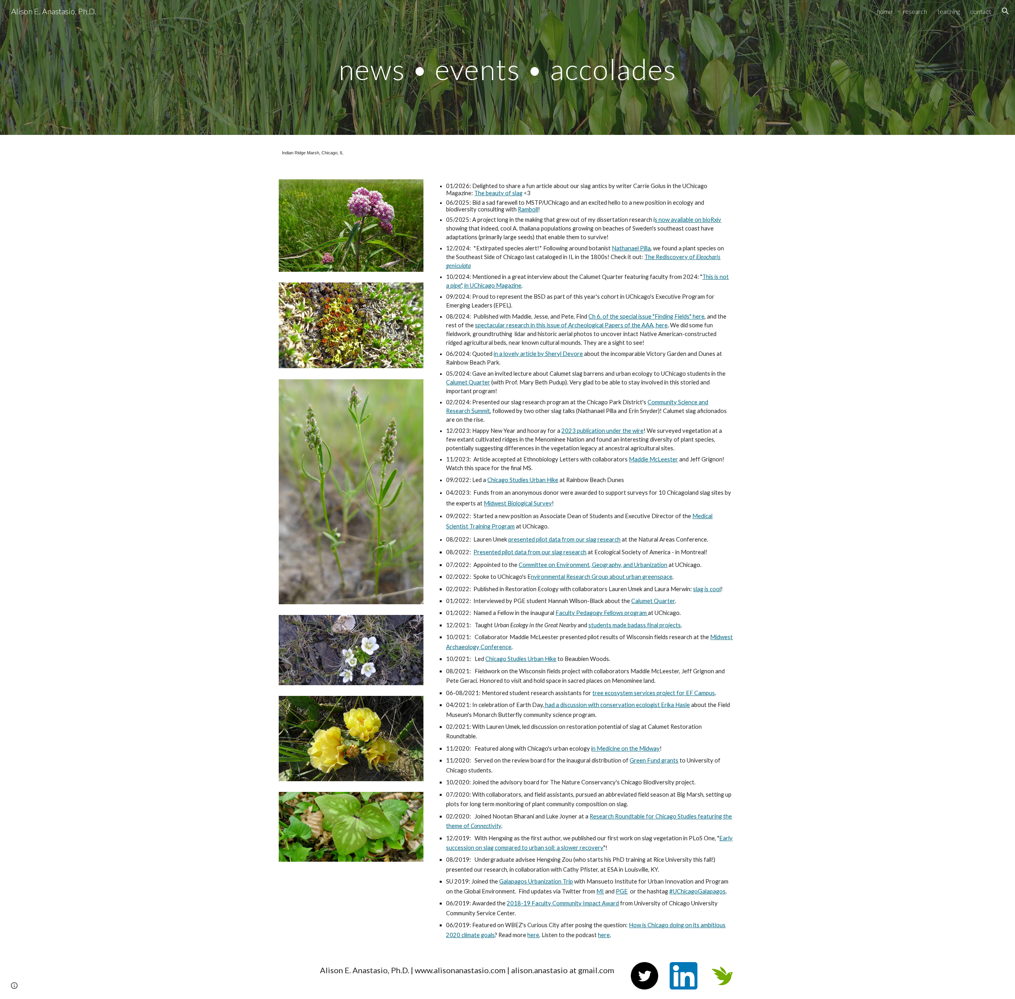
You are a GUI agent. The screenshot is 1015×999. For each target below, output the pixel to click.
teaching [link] (948, 11)
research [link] (915, 11)
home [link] (884, 11)
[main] (507, 67)
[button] (1005, 11)
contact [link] (980, 11)
